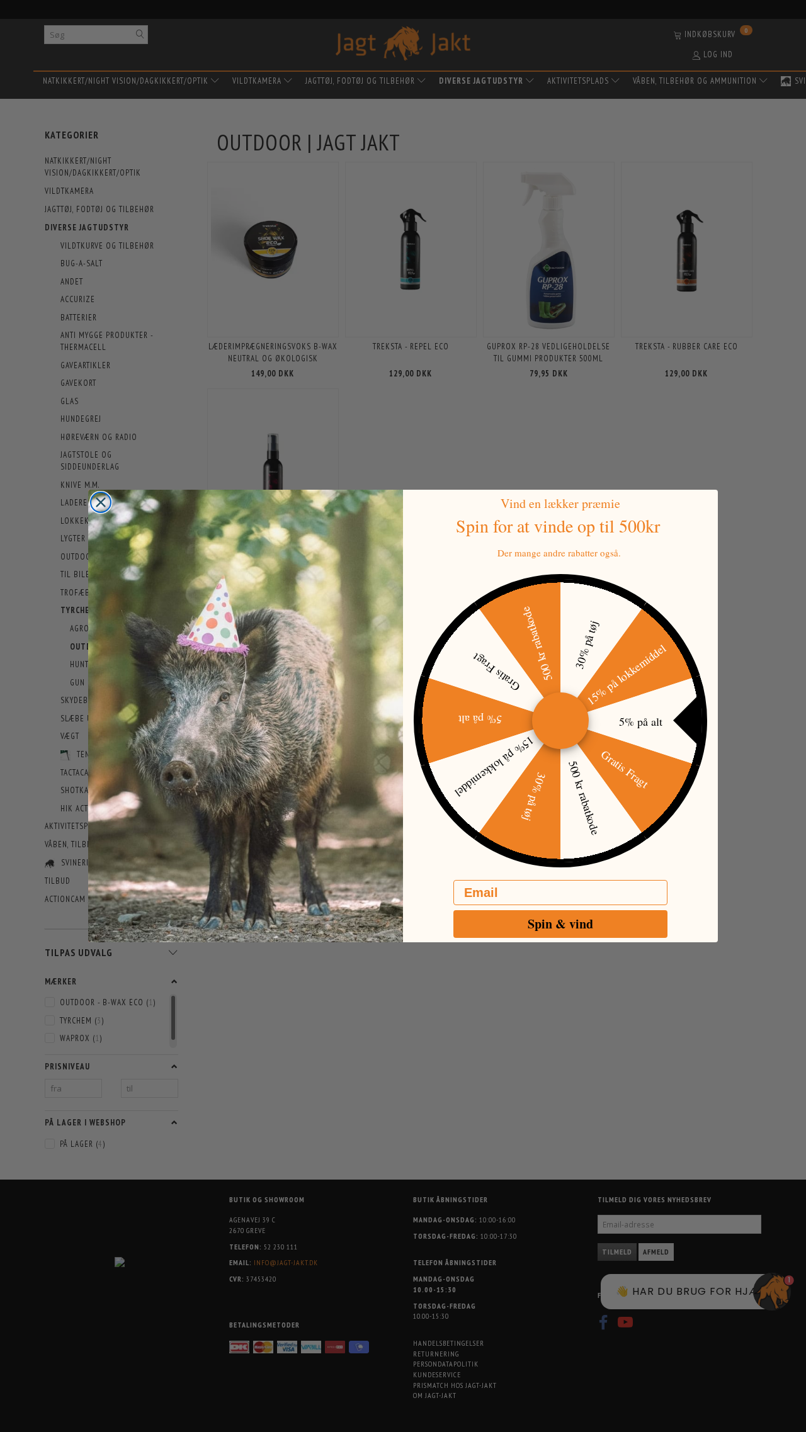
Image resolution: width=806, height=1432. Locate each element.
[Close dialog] (101, 502)
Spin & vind (560, 924)
